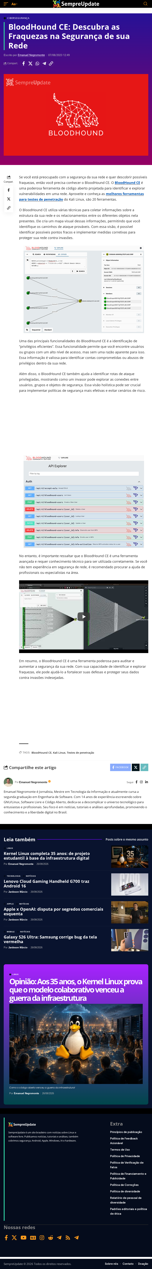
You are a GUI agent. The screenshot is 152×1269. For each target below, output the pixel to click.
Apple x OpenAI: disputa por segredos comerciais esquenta (53, 911)
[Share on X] (30, 63)
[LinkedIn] (146, 782)
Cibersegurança (18, 18)
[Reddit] (50, 1237)
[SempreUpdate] (76, 4)
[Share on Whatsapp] (37, 63)
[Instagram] (141, 782)
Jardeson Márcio (17, 891)
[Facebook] (136, 782)
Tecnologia (14, 876)
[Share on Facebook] (23, 63)
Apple (10, 904)
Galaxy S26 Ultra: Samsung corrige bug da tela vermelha (50, 939)
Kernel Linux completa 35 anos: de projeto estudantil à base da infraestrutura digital (47, 856)
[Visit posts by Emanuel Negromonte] (8, 782)
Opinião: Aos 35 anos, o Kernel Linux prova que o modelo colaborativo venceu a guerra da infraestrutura (75, 989)
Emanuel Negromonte (31, 55)
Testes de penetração (80, 752)
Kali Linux (59, 752)
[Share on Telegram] (44, 63)
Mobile (11, 932)
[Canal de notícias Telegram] (76, 1237)
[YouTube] (23, 1237)
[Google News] (33, 1237)
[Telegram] (59, 1237)
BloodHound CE (127, 182)
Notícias (31, 876)
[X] (14, 1237)
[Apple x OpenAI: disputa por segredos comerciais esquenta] (129, 912)
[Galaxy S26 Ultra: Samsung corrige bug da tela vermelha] (129, 940)
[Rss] (67, 1237)
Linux (15, 974)
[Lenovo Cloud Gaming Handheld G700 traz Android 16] (129, 884)
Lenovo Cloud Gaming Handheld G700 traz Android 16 (46, 883)
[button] (7, 4)
